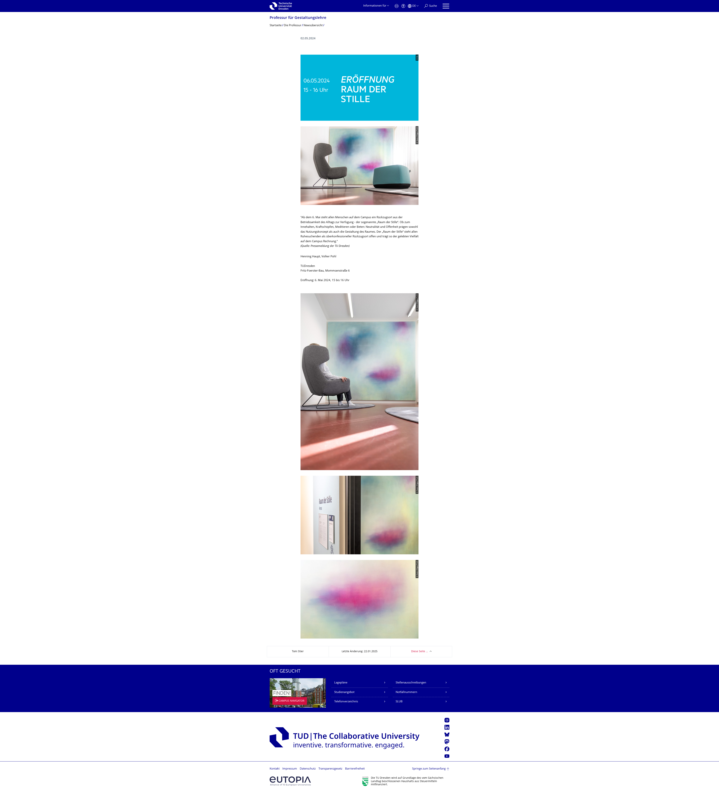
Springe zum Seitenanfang (429, 768)
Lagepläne (340, 682)
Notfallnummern (406, 692)
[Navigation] (445, 6)
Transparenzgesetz (330, 768)
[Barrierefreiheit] (403, 6)
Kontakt (275, 768)
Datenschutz (308, 768)
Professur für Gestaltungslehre (298, 18)
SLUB (399, 701)
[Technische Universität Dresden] (281, 6)
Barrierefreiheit (355, 768)
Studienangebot (344, 692)
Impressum (289, 768)
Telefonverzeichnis (346, 701)
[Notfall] (397, 6)
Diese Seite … (419, 651)
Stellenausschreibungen (411, 682)
